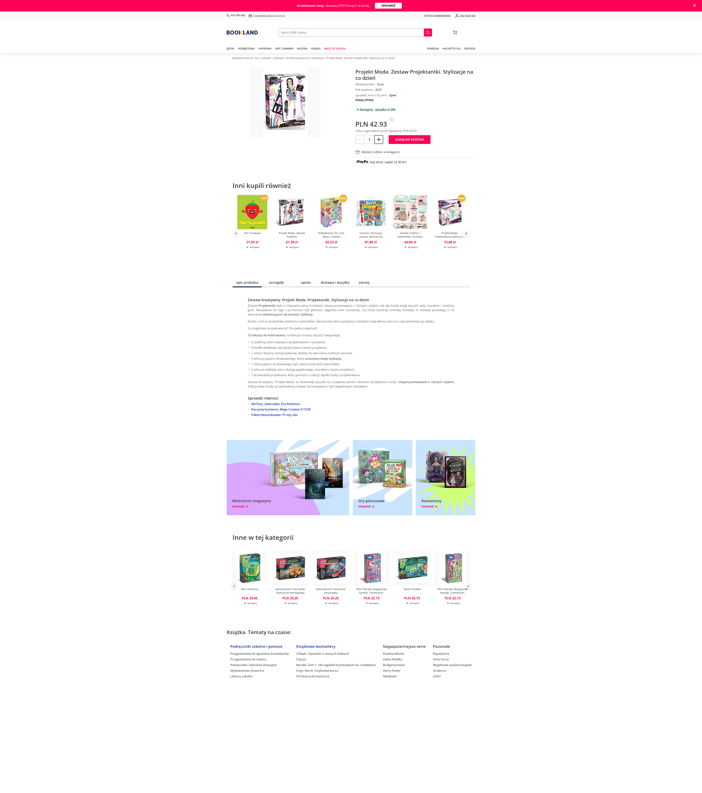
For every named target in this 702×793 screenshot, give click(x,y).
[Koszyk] (454, 32)
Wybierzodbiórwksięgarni (380, 152)
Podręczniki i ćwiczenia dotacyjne (253, 665)
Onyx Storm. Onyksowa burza (317, 671)
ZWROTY (364, 282)
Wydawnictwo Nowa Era (247, 671)
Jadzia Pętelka (392, 659)
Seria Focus (441, 659)
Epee (392, 95)
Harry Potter (392, 671)
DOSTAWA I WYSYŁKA (335, 282)
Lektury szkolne (241, 676)
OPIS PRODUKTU (247, 282)
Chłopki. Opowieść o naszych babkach (322, 654)
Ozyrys (301, 659)
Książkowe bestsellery (315, 646)
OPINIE (306, 282)
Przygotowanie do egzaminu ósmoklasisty (259, 654)
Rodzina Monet (393, 654)
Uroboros (439, 671)
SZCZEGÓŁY (276, 282)
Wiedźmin (390, 676)
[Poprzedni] (234, 587)
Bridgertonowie (394, 665)
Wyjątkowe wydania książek (452, 665)
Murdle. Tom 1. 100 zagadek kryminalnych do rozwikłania (336, 665)
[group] (252, 233)
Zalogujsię (467, 16)
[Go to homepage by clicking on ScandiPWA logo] (242, 32)
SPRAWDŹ (388, 6)
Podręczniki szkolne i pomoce (256, 646)
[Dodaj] (378, 139)
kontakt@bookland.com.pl (269, 16)
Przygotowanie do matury (248, 659)
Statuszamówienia (437, 16)
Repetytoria (441, 654)
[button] (428, 32)
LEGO (437, 676)
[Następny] (468, 587)
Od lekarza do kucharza (312, 676)
